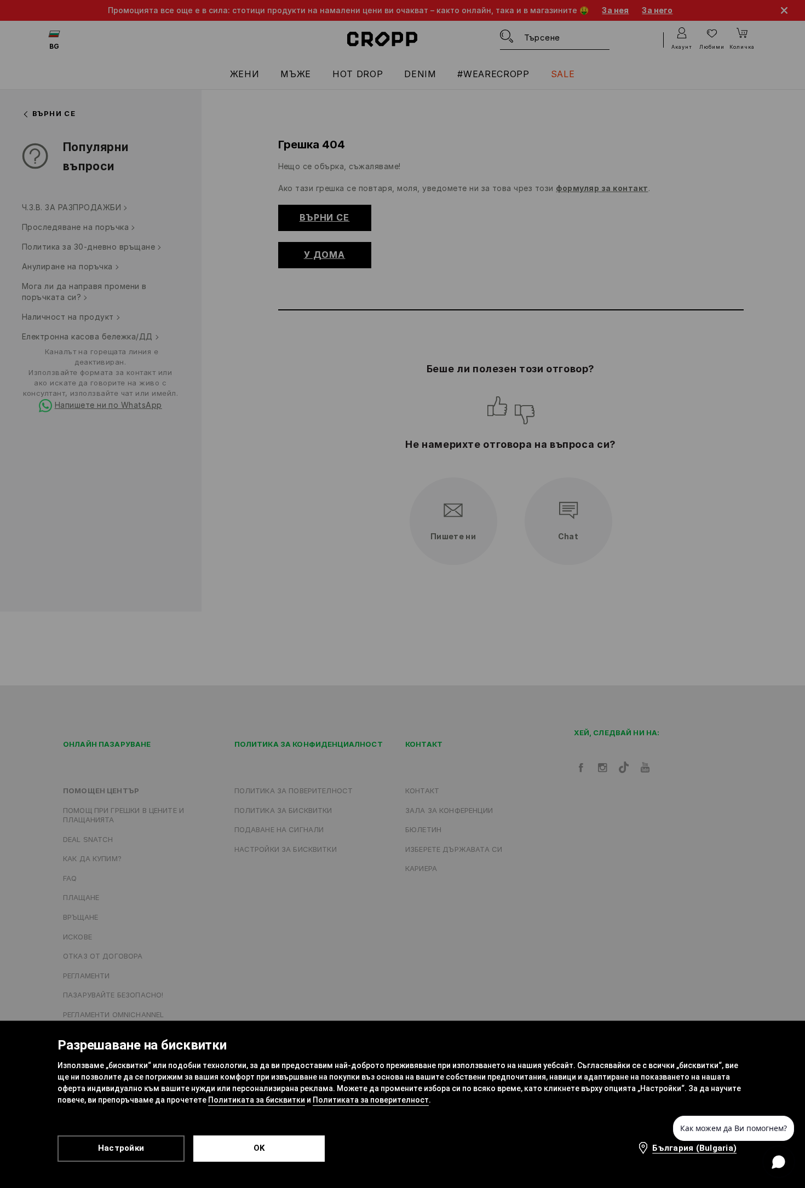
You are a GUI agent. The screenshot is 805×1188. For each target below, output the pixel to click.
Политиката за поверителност (371, 1099)
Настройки (121, 1148)
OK (259, 1148)
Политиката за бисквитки (256, 1099)
